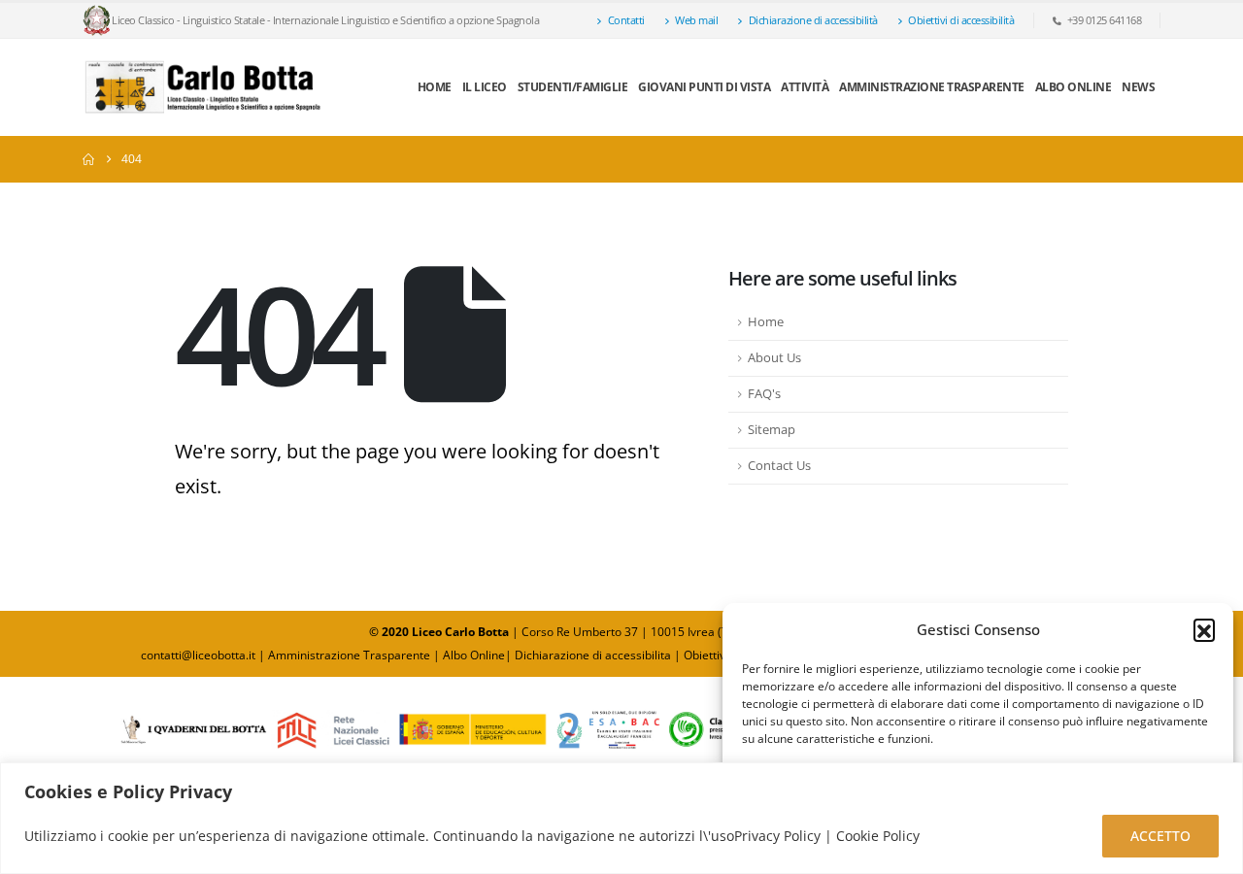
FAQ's (764, 394)
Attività (804, 87)
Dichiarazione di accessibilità (813, 20)
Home (766, 322)
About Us (774, 358)
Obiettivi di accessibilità (961, 20)
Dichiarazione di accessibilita (593, 655)
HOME (435, 87)
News (1138, 87)
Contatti (626, 20)
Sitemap (771, 429)
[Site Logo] (204, 87)
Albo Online (474, 655)
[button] (1204, 629)
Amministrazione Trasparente (932, 87)
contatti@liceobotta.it (198, 655)
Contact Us (779, 465)
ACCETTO (1160, 835)
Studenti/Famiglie (573, 87)
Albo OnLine (1073, 87)
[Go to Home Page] (88, 159)
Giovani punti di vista (704, 87)
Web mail (696, 20)
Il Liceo (484, 87)
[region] (621, 818)
